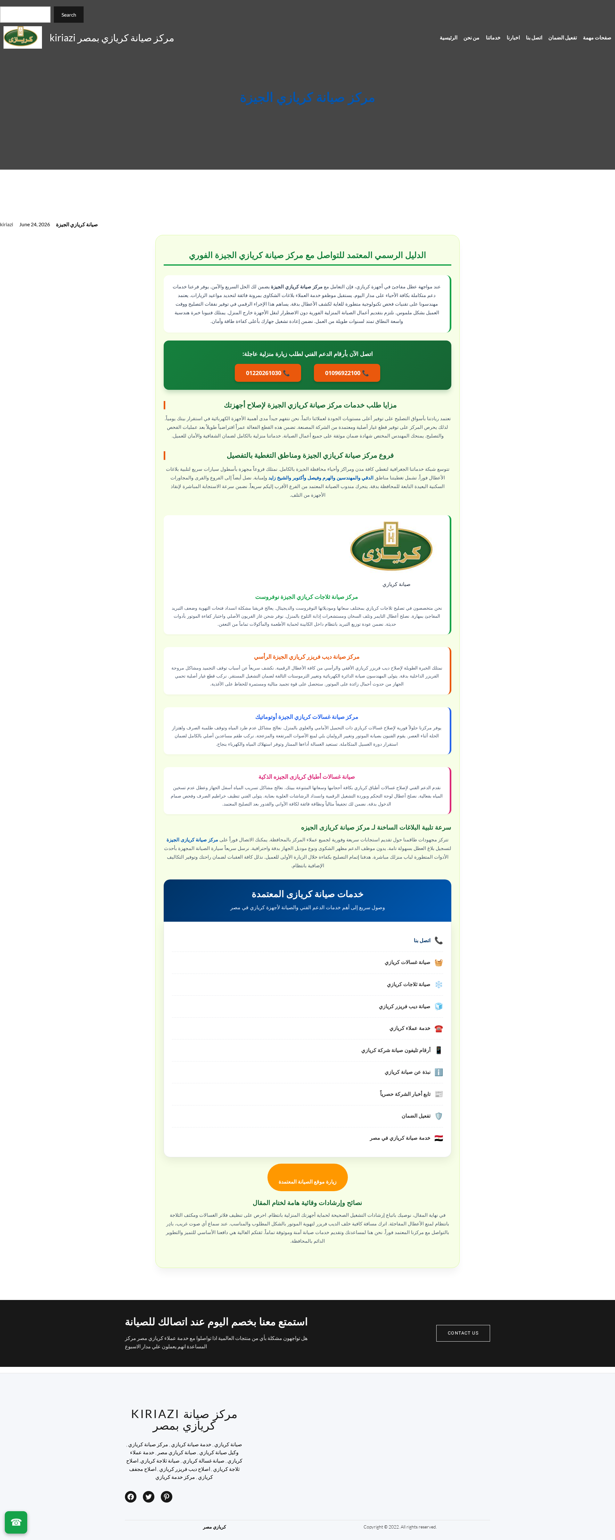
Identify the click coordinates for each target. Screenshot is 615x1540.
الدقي (367, 477)
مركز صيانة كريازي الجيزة (307, 98)
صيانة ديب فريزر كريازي (404, 1006)
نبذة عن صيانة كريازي (407, 1072)
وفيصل (314, 477)
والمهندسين (348, 477)
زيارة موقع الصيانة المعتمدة (308, 1181)
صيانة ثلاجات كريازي (408, 984)
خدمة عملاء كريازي (410, 1028)
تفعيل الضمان (416, 1116)
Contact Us (463, 1333)
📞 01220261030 (268, 373)
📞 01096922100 (347, 373)
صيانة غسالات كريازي (407, 962)
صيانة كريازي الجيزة (77, 224)
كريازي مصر (214, 1526)
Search (69, 15)
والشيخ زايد (279, 477)
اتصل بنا (422, 940)
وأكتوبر (299, 477)
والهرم (329, 477)
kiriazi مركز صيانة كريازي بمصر (112, 37)
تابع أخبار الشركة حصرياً (405, 1094)
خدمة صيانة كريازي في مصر (400, 1138)
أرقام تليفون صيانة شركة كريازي (395, 1050)
